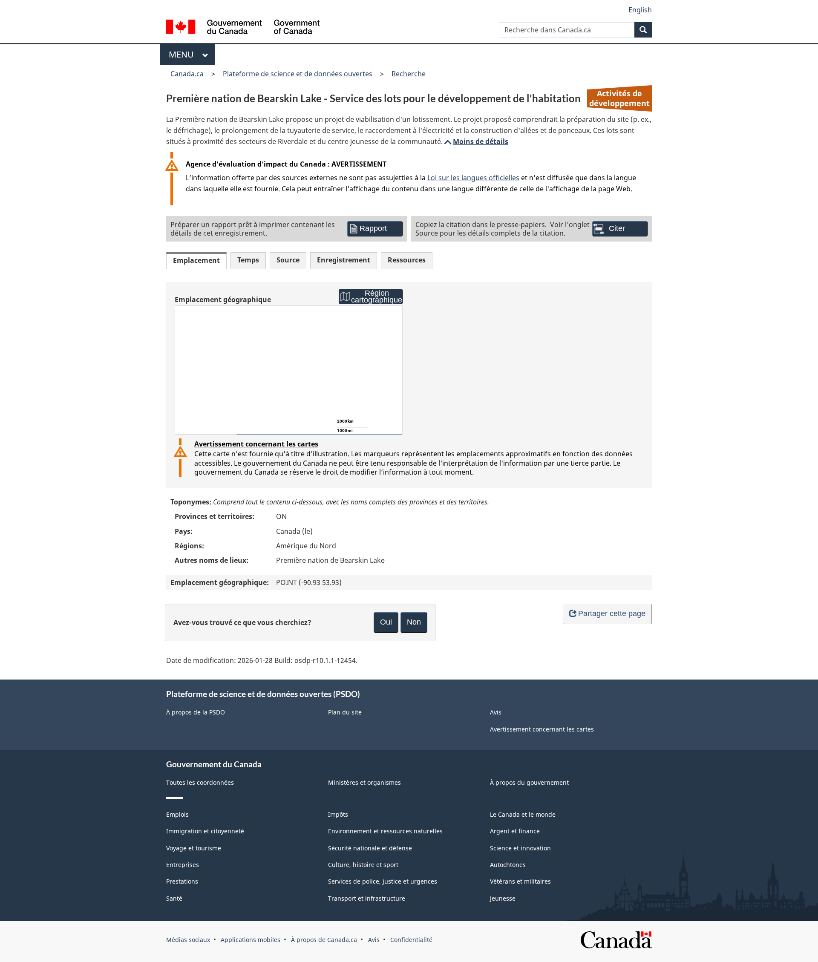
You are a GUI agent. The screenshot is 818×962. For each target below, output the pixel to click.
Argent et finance (515, 831)
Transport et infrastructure (366, 898)
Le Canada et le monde (523, 814)
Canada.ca (187, 73)
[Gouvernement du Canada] (243, 28)
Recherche (409, 73)
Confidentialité (411, 940)
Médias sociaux (188, 940)
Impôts (338, 814)
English (640, 9)
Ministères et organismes (364, 782)
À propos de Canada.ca (324, 940)
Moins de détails (475, 141)
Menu (183, 54)
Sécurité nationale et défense (370, 848)
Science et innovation (520, 848)
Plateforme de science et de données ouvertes (297, 73)
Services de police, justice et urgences (382, 881)
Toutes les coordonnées (200, 782)
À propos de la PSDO (195, 712)
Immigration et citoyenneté (205, 831)
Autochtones (508, 865)
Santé (174, 898)
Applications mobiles (250, 940)
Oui (386, 622)
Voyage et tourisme (193, 848)
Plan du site (345, 712)
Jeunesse (503, 898)
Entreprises (182, 865)
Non (414, 622)
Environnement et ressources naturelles (385, 831)
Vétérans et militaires (520, 881)
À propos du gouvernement (529, 782)
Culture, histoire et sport (363, 865)
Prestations (182, 881)
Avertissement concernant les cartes (256, 444)
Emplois (177, 814)
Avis (495, 712)
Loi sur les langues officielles (473, 177)
